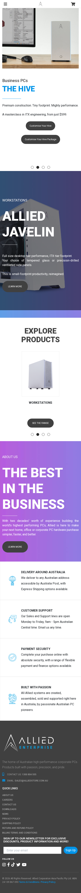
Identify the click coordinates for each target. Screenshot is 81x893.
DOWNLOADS (9, 809)
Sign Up (71, 850)
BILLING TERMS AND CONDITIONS (19, 832)
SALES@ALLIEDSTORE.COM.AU (31, 780)
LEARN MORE (15, 286)
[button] (32, 167)
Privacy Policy (48, 882)
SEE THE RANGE (40, 423)
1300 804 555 (29, 774)
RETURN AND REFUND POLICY (18, 828)
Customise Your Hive (40, 126)
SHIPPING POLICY (11, 823)
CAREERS (7, 800)
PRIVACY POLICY (11, 818)
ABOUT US (7, 795)
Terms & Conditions (29, 882)
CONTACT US (9, 804)
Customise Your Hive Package (40, 139)
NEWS (5, 814)
